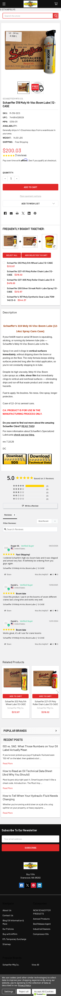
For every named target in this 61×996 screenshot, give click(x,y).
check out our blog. (24, 435)
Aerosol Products (41, 918)
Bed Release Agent (42, 923)
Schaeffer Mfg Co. (11, 964)
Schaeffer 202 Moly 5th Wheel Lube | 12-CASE (30, 262)
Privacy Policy (24, 985)
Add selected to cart (36, 255)
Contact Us (8, 915)
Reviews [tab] (8, 515)
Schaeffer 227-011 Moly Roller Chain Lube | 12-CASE (45, 702)
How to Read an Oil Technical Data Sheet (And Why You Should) (27, 772)
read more (8, 763)
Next (57, 692)
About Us (7, 910)
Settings (8, 991)
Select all (11, 255)
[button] (30, 203)
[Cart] (56, 4)
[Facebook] (5, 213)
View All (35, 964)
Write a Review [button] (31, 505)
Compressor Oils (41, 934)
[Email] (11, 213)
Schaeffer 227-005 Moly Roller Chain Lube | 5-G (30, 279)
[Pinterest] (35, 213)
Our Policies (8, 929)
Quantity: (8, 172)
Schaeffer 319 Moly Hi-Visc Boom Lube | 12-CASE (23, 568)
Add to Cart (16, 696)
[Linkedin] (29, 213)
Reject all (24, 991)
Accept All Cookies (44, 991)
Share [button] (8, 574)
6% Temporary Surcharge (14, 939)
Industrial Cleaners (41, 929)
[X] (23, 213)
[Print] (17, 213)
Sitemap (7, 944)
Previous (4, 692)
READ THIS (27, 426)
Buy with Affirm (10, 934)
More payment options (30, 196)
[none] (30, 52)
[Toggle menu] (4, 4)
